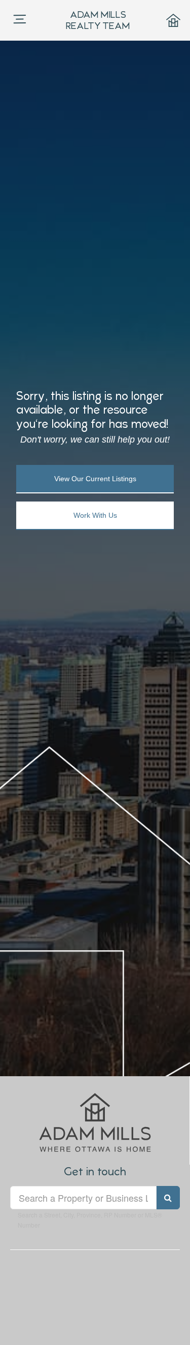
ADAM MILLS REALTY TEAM (98, 20)
